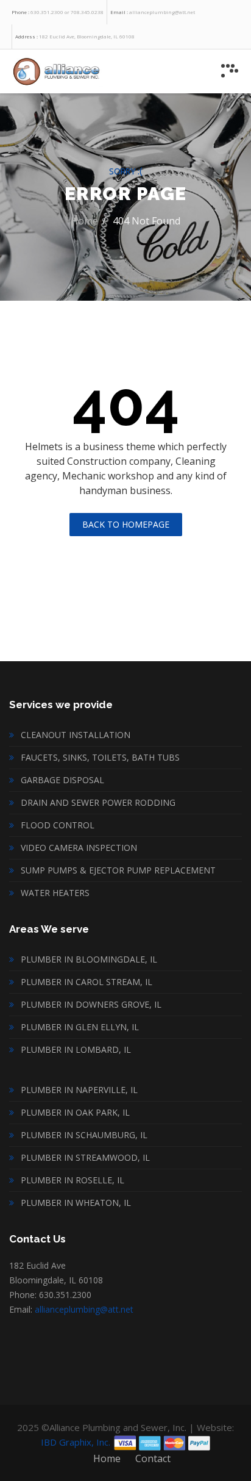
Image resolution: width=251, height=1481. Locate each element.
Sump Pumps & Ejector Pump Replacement (118, 870)
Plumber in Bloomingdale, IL (89, 959)
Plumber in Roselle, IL (72, 1180)
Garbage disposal (62, 780)
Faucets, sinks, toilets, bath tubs (100, 757)
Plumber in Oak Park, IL (75, 1112)
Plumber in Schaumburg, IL (84, 1135)
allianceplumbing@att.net (84, 1309)
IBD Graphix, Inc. (75, 1442)
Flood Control (57, 825)
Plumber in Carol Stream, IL (86, 982)
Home (84, 221)
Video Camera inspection (79, 847)
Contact (153, 1458)
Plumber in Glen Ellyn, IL (80, 1027)
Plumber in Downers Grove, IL (91, 1004)
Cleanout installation (75, 734)
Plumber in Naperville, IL (79, 1090)
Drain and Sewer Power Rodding (98, 802)
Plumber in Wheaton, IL (76, 1202)
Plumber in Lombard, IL (76, 1049)
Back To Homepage (125, 524)
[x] (229, 70)
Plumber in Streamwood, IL (85, 1157)
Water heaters (55, 892)
